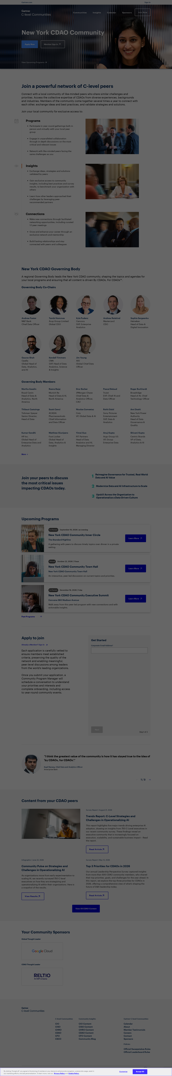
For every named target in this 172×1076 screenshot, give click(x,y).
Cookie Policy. (73, 1073)
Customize (123, 1072)
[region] (86, 1072)
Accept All (140, 1072)
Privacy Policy (59, 1073)
